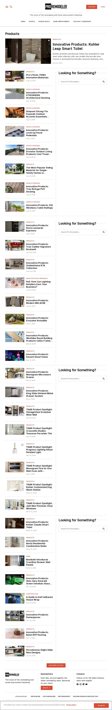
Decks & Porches (33, 89)
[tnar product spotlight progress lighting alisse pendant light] (14, 448)
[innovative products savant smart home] (14, 355)
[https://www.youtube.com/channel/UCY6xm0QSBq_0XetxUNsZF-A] (86, 684)
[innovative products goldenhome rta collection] (14, 264)
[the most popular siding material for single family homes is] (14, 169)
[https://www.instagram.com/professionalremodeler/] (80, 684)
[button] (7, 7)
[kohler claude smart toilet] (14, 523)
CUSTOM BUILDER (49, 696)
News (23, 21)
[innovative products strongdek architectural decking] (14, 93)
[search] (11, 7)
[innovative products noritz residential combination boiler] (14, 542)
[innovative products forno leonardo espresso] (14, 226)
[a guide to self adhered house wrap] (14, 598)
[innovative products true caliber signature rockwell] (14, 245)
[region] (56, 705)
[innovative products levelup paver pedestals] (14, 131)
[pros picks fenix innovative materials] (14, 76)
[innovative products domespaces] (14, 616)
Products (57, 39)
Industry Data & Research (36, 278)
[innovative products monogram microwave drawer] (14, 373)
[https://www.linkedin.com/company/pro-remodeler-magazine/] (83, 684)
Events (32, 21)
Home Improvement (61, 21)
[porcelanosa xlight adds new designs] (14, 651)
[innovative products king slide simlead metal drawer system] (14, 392)
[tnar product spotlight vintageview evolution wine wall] (14, 410)
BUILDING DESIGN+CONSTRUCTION (85, 696)
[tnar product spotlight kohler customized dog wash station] (14, 485)
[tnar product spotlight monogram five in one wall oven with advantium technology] (14, 467)
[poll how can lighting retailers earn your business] (14, 282)
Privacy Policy (71, 705)
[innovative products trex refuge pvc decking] (14, 187)
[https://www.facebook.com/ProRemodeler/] (77, 684)
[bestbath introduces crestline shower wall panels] (14, 560)
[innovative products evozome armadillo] (14, 319)
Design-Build (44, 21)
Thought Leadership (82, 21)
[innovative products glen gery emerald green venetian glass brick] (14, 579)
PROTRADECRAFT (64, 696)
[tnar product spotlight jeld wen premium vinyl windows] (14, 504)
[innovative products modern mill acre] (14, 301)
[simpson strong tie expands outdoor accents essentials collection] (14, 112)
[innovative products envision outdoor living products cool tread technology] (14, 150)
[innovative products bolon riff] (14, 633)
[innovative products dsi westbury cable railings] (14, 206)
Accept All (101, 705)
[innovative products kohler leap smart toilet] (28, 51)
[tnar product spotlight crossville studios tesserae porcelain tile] (14, 429)
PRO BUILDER (35, 696)
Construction (32, 594)
